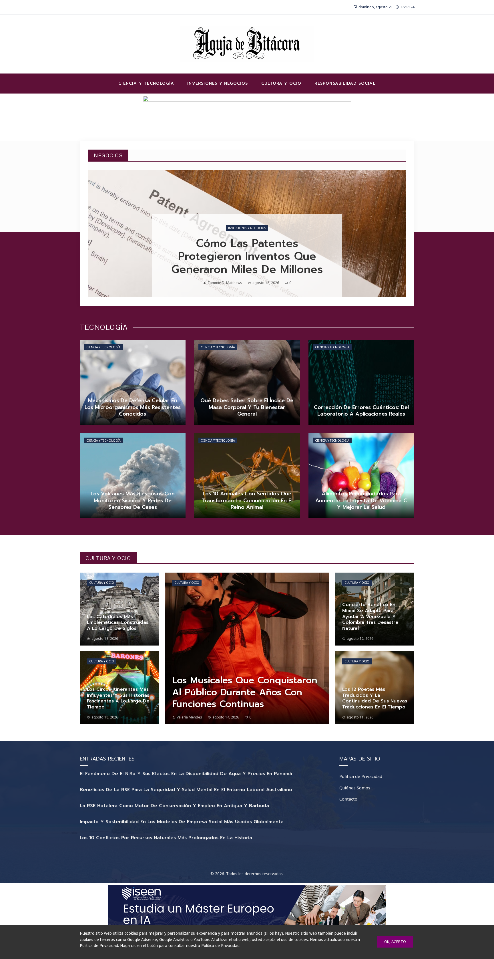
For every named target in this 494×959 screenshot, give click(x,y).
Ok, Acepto (395, 941)
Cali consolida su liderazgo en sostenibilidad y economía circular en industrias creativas (247, 256)
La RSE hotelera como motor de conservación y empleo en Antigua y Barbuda (174, 805)
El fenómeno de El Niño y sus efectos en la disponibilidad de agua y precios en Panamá (186, 773)
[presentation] (97, 233)
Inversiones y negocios (247, 228)
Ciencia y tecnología (103, 347)
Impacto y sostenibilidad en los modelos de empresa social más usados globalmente (182, 821)
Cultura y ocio (101, 583)
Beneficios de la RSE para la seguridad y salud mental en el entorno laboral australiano (186, 789)
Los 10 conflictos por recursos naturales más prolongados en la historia (166, 837)
